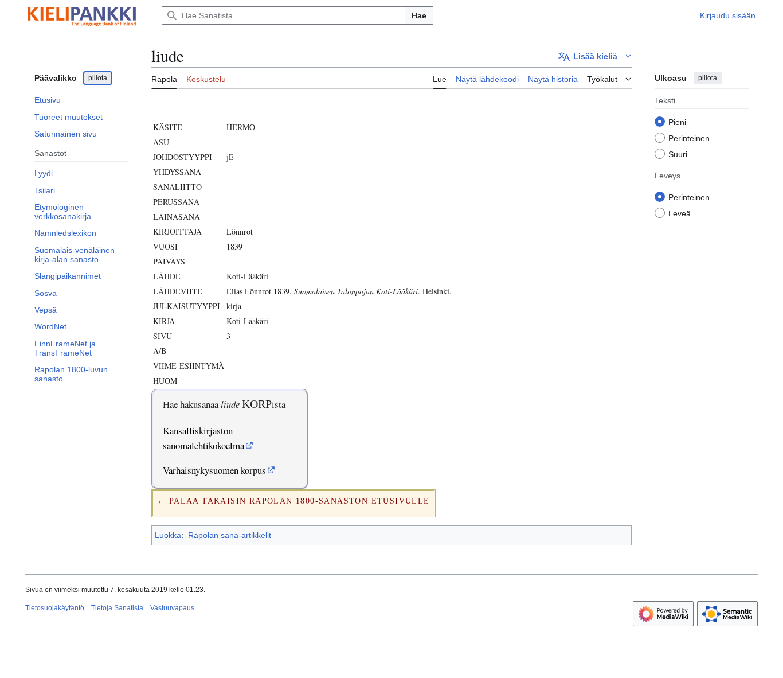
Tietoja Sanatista (117, 608)
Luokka (168, 535)
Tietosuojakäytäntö (54, 608)
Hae (419, 15)
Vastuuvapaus (172, 608)
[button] (595, 56)
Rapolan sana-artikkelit (229, 535)
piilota (97, 78)
